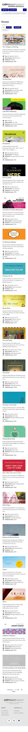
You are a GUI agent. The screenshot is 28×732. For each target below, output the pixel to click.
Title (3, 27)
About (3, 708)
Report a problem (18, 713)
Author (9, 27)
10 (21, 690)
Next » (14, 691)
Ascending (5, 30)
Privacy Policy (5, 715)
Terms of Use (4, 713)
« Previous (10, 690)
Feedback (16, 711)
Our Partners (4, 711)
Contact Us (18, 708)
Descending (17, 27)
